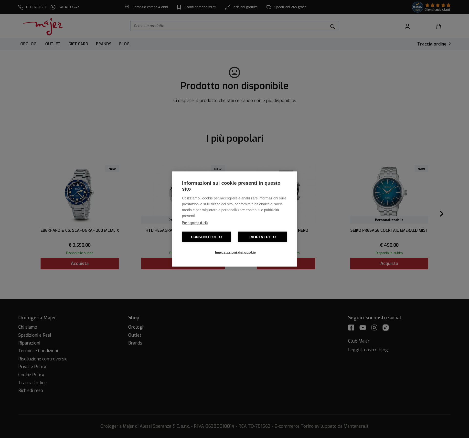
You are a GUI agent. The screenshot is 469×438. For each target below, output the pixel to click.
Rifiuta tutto (262, 237)
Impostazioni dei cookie (235, 252)
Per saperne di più (195, 223)
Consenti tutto (206, 237)
